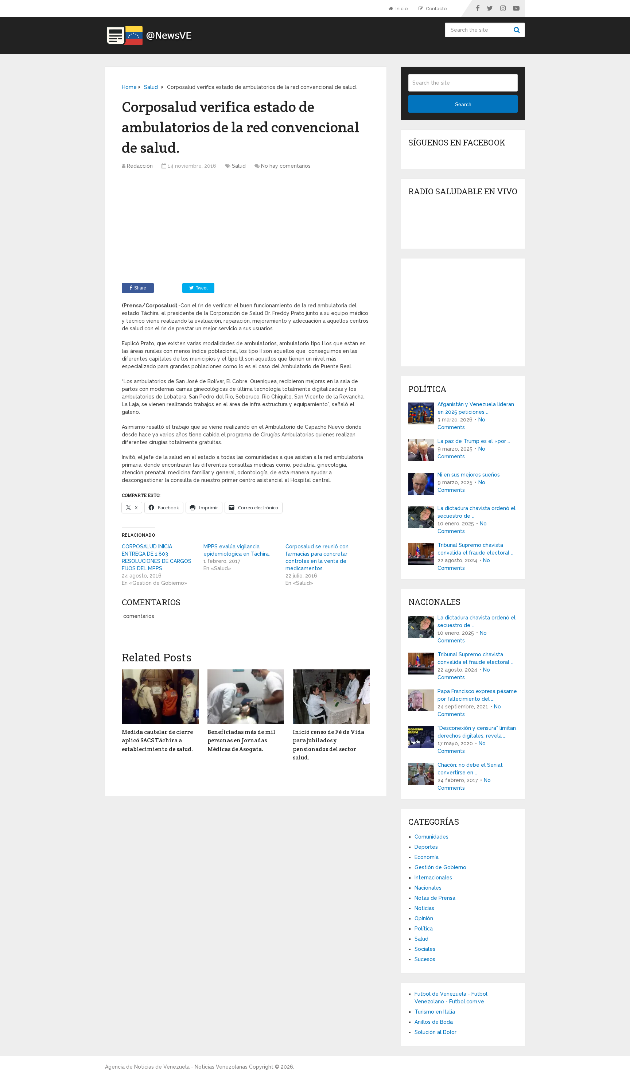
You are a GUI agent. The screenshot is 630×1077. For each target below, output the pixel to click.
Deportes (426, 847)
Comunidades (431, 837)
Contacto (436, 8)
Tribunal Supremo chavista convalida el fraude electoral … (475, 549)
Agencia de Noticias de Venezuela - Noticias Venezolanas (176, 1067)
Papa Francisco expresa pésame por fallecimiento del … (477, 695)
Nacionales (428, 888)
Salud (239, 166)
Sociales (425, 949)
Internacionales (433, 877)
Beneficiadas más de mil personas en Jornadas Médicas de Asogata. (241, 740)
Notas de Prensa (435, 898)
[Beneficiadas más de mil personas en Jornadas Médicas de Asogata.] (245, 696)
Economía (427, 857)
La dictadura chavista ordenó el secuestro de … (477, 512)
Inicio (401, 8)
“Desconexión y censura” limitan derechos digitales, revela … (477, 732)
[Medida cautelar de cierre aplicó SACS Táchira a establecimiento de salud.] (160, 696)
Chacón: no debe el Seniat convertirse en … (470, 768)
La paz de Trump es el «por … (474, 441)
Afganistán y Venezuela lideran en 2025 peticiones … (476, 408)
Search (517, 30)
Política (424, 929)
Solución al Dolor (435, 1032)
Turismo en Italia (435, 1012)
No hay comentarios (286, 166)
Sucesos (425, 959)
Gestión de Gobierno (440, 867)
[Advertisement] (246, 228)
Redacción (140, 166)
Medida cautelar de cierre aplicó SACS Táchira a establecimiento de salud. (157, 740)
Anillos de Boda (434, 1022)
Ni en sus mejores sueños (469, 475)
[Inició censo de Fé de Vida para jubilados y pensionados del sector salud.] (331, 696)
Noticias (424, 908)
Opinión (424, 918)
